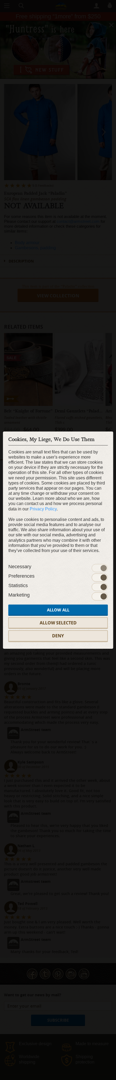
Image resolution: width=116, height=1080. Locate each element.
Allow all (58, 610)
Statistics (18, 585)
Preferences (21, 576)
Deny (58, 636)
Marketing (19, 595)
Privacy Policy (43, 509)
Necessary (19, 567)
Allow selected (58, 623)
